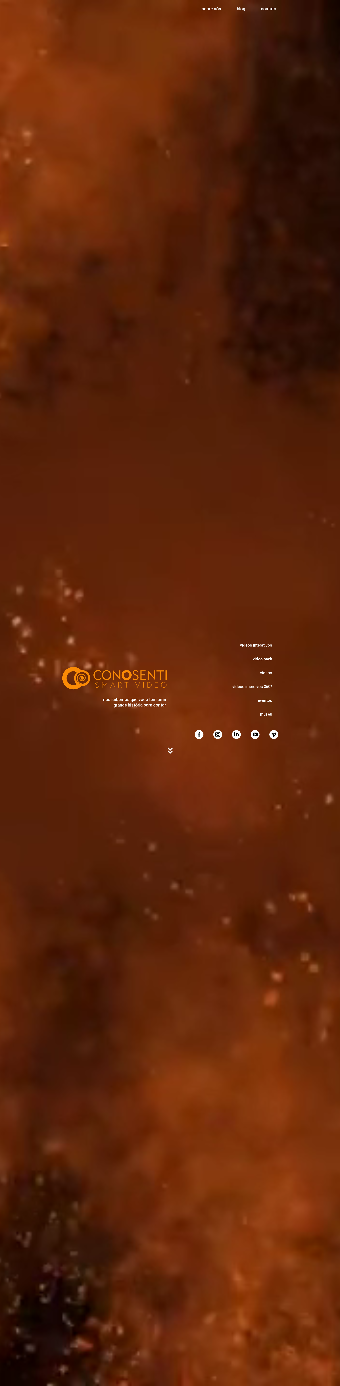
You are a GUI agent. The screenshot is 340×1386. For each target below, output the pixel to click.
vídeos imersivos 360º (252, 686)
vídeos (266, 672)
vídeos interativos (256, 645)
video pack (262, 658)
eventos (265, 700)
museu (266, 714)
